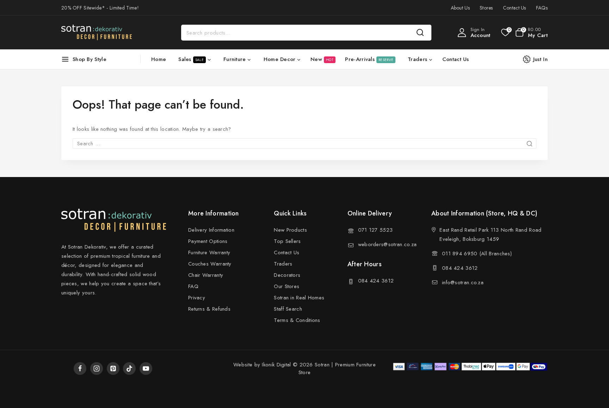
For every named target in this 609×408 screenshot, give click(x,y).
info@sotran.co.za (463, 282)
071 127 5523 (375, 230)
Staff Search (288, 309)
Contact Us (514, 7)
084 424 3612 (376, 281)
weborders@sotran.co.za (387, 244)
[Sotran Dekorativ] (96, 32)
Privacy (196, 298)
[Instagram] (96, 368)
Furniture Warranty (209, 252)
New (321, 59)
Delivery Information (211, 230)
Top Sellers (287, 241)
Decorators (287, 275)
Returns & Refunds (209, 309)
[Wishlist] (505, 32)
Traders (283, 264)
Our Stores (286, 286)
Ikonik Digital (275, 365)
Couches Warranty (210, 264)
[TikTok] (129, 368)
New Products (290, 230)
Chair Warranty (205, 275)
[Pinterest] (113, 368)
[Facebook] (80, 368)
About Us (460, 7)
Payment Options (208, 241)
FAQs (542, 7)
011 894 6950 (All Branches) (477, 253)
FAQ (193, 286)
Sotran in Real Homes (299, 298)
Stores (486, 7)
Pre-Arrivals (369, 59)
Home (158, 59)
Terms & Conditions (297, 320)
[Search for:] (304, 143)
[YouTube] (146, 368)
